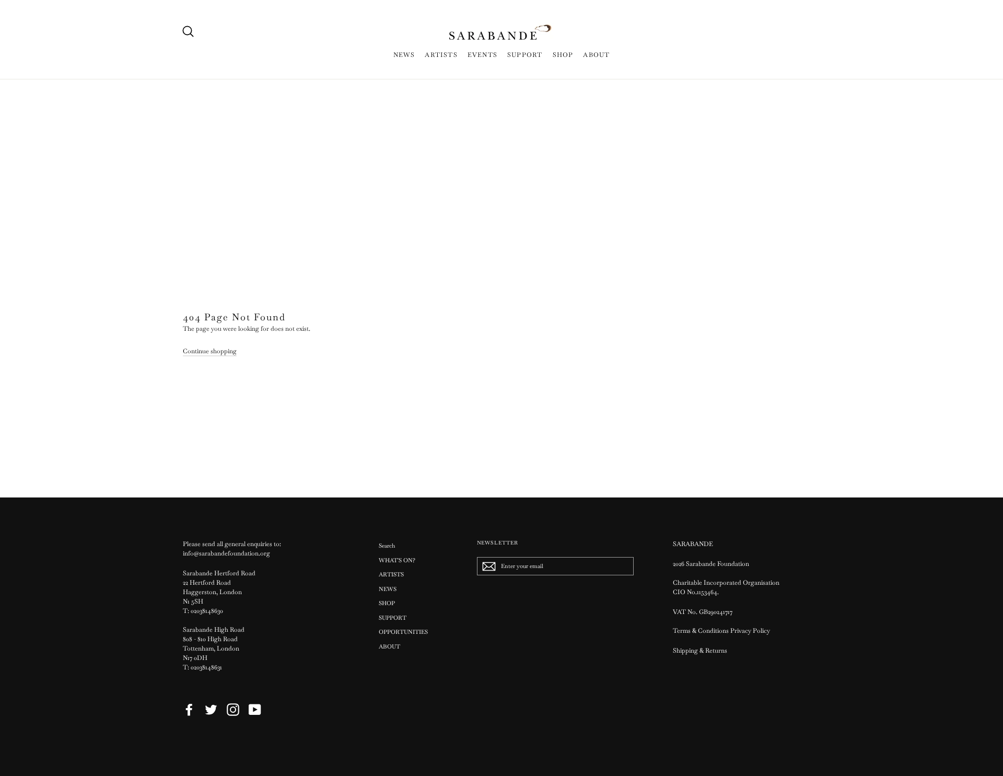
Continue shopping (210, 351)
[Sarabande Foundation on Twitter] (211, 709)
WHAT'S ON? (397, 560)
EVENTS (482, 55)
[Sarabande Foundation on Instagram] (233, 709)
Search (387, 545)
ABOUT (596, 55)
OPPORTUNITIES (403, 631)
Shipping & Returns (700, 650)
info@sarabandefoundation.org (226, 553)
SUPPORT (524, 55)
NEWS (404, 55)
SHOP (563, 55)
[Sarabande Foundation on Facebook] (189, 709)
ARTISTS (441, 55)
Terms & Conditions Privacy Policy (722, 631)
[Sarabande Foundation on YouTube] (255, 709)
